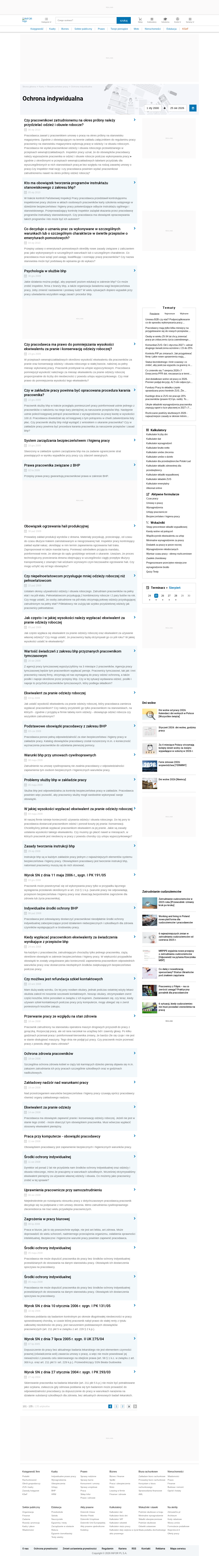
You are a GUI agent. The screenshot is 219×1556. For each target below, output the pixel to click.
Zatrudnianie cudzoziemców (161, 891)
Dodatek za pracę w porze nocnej (164, 545)
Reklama (160, 1548)
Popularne (154, 313)
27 (169, 595)
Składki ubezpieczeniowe (150, 1519)
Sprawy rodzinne (88, 1476)
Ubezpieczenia (58, 1483)
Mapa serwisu (178, 1548)
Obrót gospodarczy (31, 1483)
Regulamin (107, 1548)
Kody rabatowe (175, 1519)
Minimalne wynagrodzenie (151, 1515)
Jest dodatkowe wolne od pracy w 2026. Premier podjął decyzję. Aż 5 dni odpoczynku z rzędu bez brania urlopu (169, 381)
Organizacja (28, 1512)
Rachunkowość (29, 1480)
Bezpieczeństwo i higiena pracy (163, 516)
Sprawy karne (86, 1480)
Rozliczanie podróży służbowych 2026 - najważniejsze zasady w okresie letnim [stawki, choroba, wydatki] (166, 415)
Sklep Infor (85, 1494)
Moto (136, 29)
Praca (83, 1490)
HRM (53, 1494)
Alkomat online (154, 488)
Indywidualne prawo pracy (63, 1476)
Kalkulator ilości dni (119, 1515)
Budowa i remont (176, 1487)
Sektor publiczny (83, 29)
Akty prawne (87, 1507)
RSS (134, 1548)
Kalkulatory (158, 430)
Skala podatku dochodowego (152, 1530)
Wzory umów (174, 1523)
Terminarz (158, 587)
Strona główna (29, 86)
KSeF (185, 29)
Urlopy (54, 1487)
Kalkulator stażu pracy (120, 1526)
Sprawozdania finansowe (150, 1490)
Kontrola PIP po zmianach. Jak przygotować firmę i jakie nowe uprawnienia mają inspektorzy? (168, 355)
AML (141, 1494)
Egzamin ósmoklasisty (61, 1533)
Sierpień (175, 587)
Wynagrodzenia (154, 507)
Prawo (101, 29)
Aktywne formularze (165, 494)
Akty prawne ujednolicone (92, 1526)
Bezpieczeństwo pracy (57, 86)
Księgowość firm (31, 1471)
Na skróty (173, 1507)
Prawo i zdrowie (87, 1498)
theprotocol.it (174, 1530)
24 (149, 595)
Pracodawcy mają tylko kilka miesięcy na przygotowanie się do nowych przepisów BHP (167, 330)
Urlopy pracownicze (156, 512)
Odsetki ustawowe (147, 1526)
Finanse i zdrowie (118, 1494)
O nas (25, 1548)
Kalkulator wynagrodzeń (159, 443)
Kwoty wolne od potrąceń (159, 531)
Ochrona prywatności (46, 1548)
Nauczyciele (57, 1519)
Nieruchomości (153, 29)
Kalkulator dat (153, 439)
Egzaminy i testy (59, 1523)
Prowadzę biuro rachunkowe (152, 1480)
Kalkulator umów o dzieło (159, 456)
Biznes (65, 29)
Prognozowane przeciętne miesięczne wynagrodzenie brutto (166, 564)
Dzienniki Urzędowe (89, 1519)
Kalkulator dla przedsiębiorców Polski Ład (168, 461)
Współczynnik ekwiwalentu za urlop (165, 536)
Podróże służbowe (147, 1523)
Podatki (25, 1476)
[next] (135, 1406)
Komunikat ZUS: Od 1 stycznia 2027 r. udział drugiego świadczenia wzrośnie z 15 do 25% (168, 346)
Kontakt (146, 1548)
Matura (54, 1530)
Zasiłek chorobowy (156, 558)
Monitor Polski (87, 1515)
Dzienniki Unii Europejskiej (92, 1523)
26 (162, 595)
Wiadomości (173, 1476)
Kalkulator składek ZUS (158, 479)
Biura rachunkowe (148, 1471)
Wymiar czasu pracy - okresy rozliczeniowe (169, 553)
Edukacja (172, 29)
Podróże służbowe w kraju (151, 1512)
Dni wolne (149, 703)
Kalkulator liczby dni (157, 434)
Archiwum (172, 1515)
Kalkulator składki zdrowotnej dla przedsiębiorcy (163, 467)
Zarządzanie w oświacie (62, 1526)
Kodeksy (84, 1530)
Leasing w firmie (117, 1490)
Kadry (52, 29)
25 (156, 595)
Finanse (171, 1483)
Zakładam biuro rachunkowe (152, 1476)
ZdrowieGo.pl (174, 1512)
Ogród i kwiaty (174, 1490)
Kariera (122, 1548)
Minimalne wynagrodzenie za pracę (165, 540)
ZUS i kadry (27, 1487)
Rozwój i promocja (31, 1523)
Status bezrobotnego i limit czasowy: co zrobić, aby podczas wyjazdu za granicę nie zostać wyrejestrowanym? (168, 364)
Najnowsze (170, 313)
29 (182, 595)
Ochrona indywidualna (81, 86)
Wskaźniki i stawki (148, 1507)
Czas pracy (152, 498)
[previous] (110, 1406)
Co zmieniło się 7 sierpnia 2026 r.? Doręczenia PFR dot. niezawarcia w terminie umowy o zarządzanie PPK (168, 372)
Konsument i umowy (90, 1483)
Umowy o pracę (154, 503)
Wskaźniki (158, 522)
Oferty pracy (173, 1533)
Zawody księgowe (30, 1490)
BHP (53, 1490)
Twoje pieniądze (119, 29)
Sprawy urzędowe (88, 1487)
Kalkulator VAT (116, 1519)
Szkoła (54, 1515)
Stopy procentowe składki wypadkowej (166, 527)
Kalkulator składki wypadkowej (162, 474)
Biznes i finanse (117, 1476)
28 (175, 595)
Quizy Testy (152, 571)
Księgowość (37, 29)
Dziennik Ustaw (87, 1512)
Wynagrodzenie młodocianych (162, 549)
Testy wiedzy (57, 1537)
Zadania (26, 1519)
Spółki (112, 1480)
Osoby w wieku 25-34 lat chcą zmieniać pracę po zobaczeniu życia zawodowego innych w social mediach (166, 338)
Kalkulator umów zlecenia (160, 452)
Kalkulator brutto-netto (158, 448)
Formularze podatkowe (178, 1526)
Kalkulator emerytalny (157, 483)
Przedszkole (57, 1512)
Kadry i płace (28, 1526)
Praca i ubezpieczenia (120, 1483)
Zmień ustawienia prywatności (80, 1548)
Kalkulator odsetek (118, 1523)
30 (189, 595)
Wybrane (184, 313)
